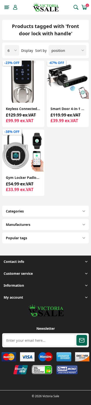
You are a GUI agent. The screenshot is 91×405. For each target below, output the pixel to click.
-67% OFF (56, 62)
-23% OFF (12, 62)
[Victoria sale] (45, 315)
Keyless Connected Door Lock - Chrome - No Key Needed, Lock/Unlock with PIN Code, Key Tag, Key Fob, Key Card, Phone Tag (23, 108)
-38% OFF (12, 131)
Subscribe (81, 340)
